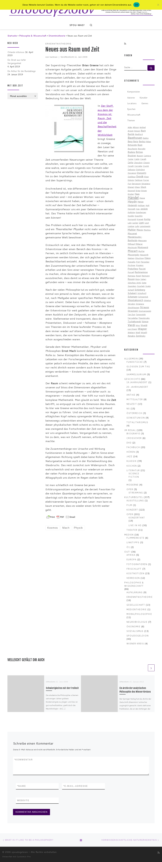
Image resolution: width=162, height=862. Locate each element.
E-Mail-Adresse (75, 786)
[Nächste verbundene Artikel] (151, 667)
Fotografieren (136, 564)
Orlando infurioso (15, 52)
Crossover (134, 438)
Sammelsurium (136, 374)
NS (128, 408)
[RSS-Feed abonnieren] (125, 44)
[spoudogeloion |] (81, 10)
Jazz (129, 456)
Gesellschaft (135, 604)
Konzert (132, 509)
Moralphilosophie (139, 613)
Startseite (12, 35)
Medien (129, 534)
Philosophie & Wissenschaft (32, 35)
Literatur (133, 470)
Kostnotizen (135, 573)
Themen (131, 120)
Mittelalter (134, 399)
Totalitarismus (137, 422)
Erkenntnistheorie (57, 35)
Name (21, 786)
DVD (128, 442)
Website (23, 800)
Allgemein (131, 358)
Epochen (131, 108)
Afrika (130, 554)
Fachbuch (133, 447)
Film (129, 505)
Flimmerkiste (135, 537)
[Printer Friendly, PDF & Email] (60, 516)
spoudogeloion (137, 635)
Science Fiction (133, 475)
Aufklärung (134, 592)
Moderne (132, 484)
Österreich (134, 413)
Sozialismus (134, 631)
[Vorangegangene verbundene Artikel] (144, 667)
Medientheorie (136, 609)
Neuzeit (131, 403)
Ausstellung (135, 500)
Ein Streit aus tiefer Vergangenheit (16, 61)
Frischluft (133, 568)
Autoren (131, 97)
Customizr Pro (24, 856)
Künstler (143, 97)
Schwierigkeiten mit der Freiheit (62, 688)
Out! (127, 551)
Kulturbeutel (133, 497)
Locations (132, 103)
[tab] (133, 92)
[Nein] (158, 4)
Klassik (131, 460)
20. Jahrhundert (137, 386)
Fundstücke (134, 361)
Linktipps (132, 542)
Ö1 (128, 547)
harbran (54, 57)
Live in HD (134, 525)
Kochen (131, 465)
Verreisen (133, 577)
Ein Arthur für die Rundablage (21, 71)
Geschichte (132, 378)
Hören (130, 451)
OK (136, 4)
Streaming (135, 492)
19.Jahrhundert (136, 382)
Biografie (133, 433)
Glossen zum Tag (138, 366)
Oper (129, 489)
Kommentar (23, 759)
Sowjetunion (135, 417)
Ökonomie (133, 626)
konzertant (136, 517)
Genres (144, 103)
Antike (130, 394)
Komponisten (133, 91)
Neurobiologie (136, 621)
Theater (131, 529)
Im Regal (130, 430)
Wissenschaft (133, 114)
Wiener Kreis (135, 643)
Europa (131, 559)
